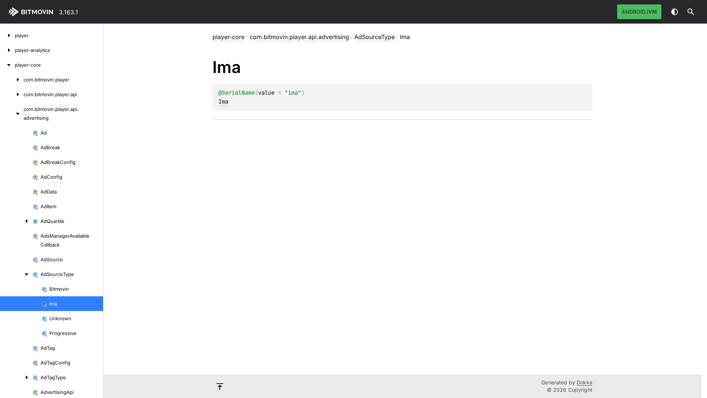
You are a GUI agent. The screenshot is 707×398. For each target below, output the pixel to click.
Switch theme (674, 11)
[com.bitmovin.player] (12, 79)
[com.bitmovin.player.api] (12, 94)
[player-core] (7, 64)
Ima (223, 101)
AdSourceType (374, 37)
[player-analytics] (7, 50)
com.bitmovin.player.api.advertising (299, 37)
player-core (228, 37)
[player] (7, 35)
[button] (690, 11)
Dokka (584, 382)
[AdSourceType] (16, 274)
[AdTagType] (16, 377)
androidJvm (639, 11)
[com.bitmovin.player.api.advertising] (12, 113)
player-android (32, 11)
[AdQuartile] (16, 221)
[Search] (690, 11)
